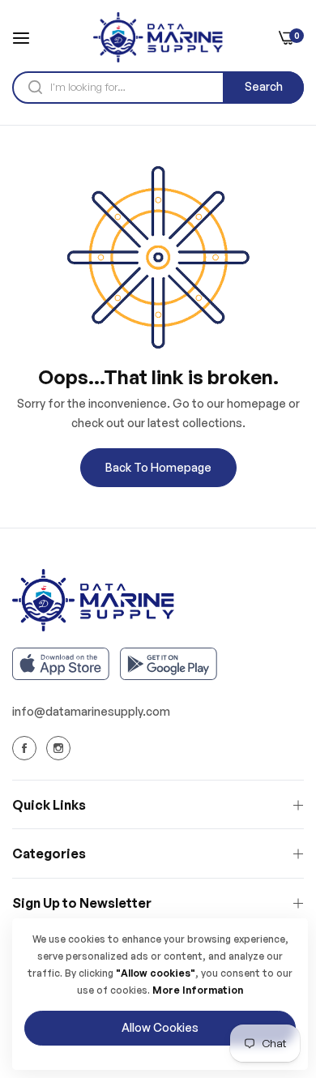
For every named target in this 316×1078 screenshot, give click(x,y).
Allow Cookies (160, 1027)
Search (264, 86)
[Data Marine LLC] (158, 37)
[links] (26, 747)
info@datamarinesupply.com (91, 711)
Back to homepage (158, 467)
